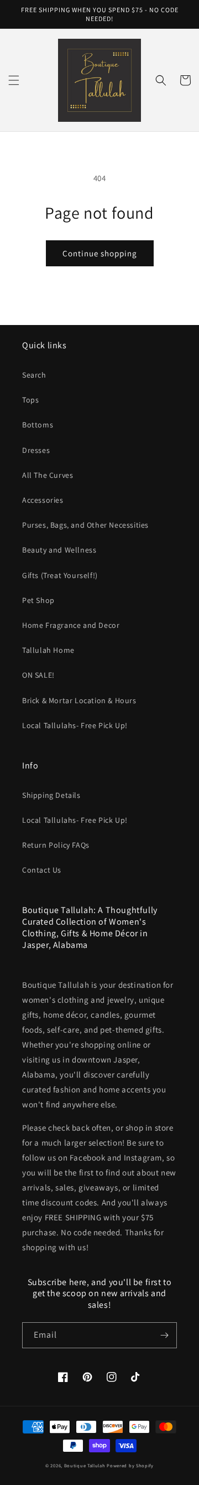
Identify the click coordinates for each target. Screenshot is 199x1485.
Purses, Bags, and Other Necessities (85, 525)
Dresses (36, 450)
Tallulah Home (48, 650)
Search (34, 375)
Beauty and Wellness (59, 550)
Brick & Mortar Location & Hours (79, 700)
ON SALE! (38, 675)
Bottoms (37, 425)
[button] (14, 80)
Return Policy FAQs (56, 845)
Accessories (43, 500)
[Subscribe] (164, 1335)
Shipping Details (51, 795)
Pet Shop (38, 600)
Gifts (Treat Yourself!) (60, 575)
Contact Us (41, 870)
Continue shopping (99, 253)
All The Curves (47, 475)
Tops (30, 400)
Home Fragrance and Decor (70, 625)
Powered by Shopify (130, 1465)
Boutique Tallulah (85, 1465)
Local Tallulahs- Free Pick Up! (75, 725)
